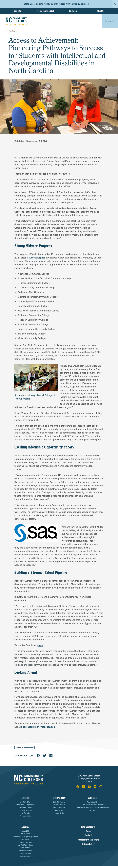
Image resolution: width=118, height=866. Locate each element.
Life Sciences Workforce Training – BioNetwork (92, 808)
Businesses (73, 11)
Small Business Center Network (92, 805)
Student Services (25, 810)
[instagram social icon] (100, 786)
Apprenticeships (92, 802)
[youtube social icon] (89, 786)
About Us (100, 11)
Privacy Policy (88, 844)
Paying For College (25, 808)
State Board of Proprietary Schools (25, 837)
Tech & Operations (59, 808)
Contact (88, 835)
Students (17, 11)
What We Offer (25, 802)
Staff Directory (25, 853)
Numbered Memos (25, 851)
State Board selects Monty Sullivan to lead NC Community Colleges (56, 4)
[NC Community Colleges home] (16, 21)
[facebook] (38, 755)
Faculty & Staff (59, 797)
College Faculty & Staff (45, 11)
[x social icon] (83, 786)
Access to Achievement (24, 748)
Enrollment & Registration (25, 805)
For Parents (25, 813)
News (12, 31)
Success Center (59, 813)
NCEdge (92, 810)
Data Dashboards (88, 827)
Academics (59, 810)
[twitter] (44, 755)
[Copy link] (32, 755)
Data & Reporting (25, 842)
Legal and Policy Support (25, 845)
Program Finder (25, 816)
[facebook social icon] (77, 786)
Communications (25, 848)
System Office (25, 831)
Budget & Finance (59, 802)
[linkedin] (51, 755)
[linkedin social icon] (95, 786)
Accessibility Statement (88, 840)
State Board (25, 834)
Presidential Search (25, 856)
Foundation (25, 839)
